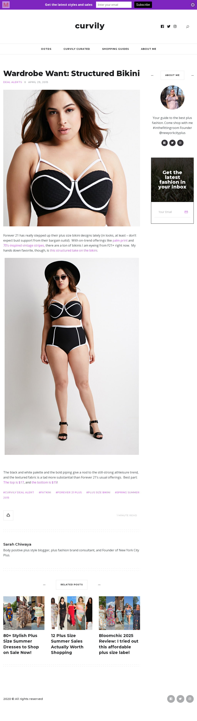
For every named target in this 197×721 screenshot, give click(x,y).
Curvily (90, 25)
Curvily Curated (76, 48)
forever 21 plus (70, 492)
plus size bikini (99, 492)
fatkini (46, 492)
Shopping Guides (115, 48)
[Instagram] (175, 26)
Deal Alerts (12, 82)
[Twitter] (169, 26)
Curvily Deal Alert (19, 492)
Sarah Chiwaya (17, 544)
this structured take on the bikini (73, 250)
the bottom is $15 (44, 482)
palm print (120, 240)
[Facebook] (162, 26)
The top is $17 (13, 482)
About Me (148, 48)
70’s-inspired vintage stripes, (24, 245)
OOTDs (46, 48)
